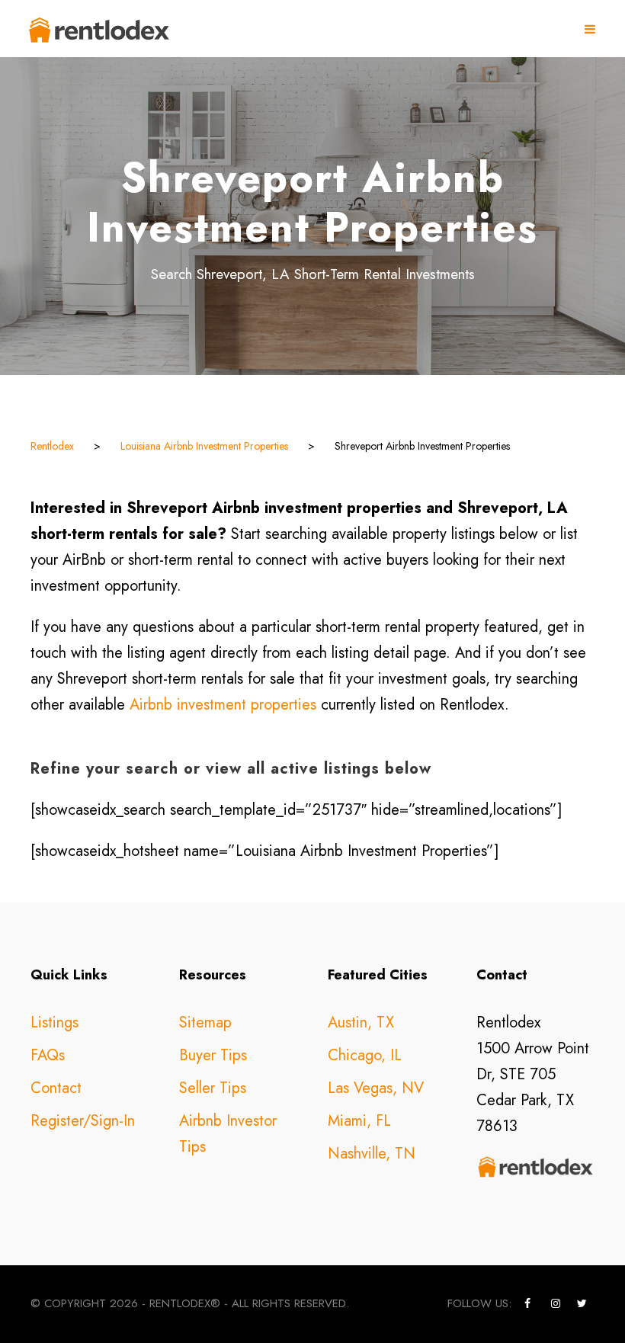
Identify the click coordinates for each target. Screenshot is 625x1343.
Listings (54, 1022)
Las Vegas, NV (376, 1088)
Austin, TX (361, 1022)
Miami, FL (359, 1121)
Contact (56, 1088)
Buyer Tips (213, 1055)
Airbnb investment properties (223, 705)
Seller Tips (212, 1088)
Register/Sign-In (82, 1121)
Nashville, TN (371, 1154)
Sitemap (205, 1022)
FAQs (47, 1055)
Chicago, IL (365, 1055)
